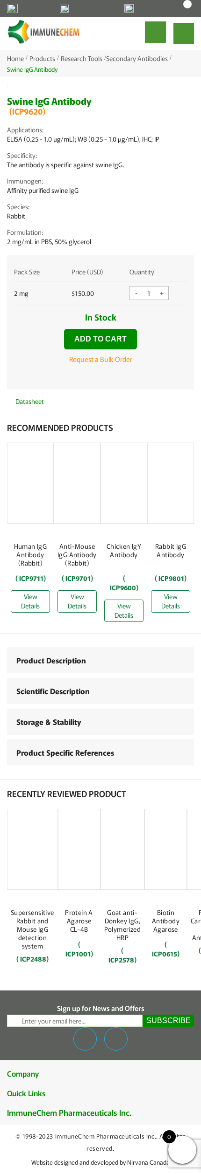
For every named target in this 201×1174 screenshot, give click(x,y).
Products (42, 58)
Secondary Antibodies (137, 58)
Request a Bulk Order (100, 359)
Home (15, 58)
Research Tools (81, 58)
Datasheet (29, 401)
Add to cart (100, 339)
